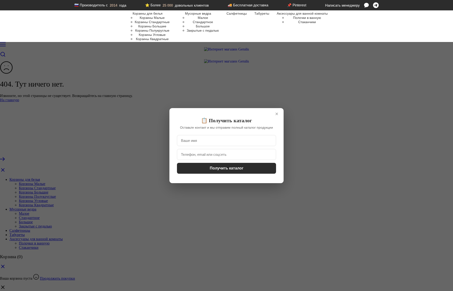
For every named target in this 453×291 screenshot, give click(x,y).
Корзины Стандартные (152, 22)
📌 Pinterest (296, 5)
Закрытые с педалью (203, 30)
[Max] (366, 5)
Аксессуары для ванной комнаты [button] (302, 13)
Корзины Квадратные (152, 39)
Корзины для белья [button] (148, 13)
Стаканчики (307, 22)
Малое (203, 18)
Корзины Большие (152, 26)
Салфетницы (236, 13)
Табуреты (261, 13)
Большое (203, 26)
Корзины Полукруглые (152, 30)
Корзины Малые (152, 18)
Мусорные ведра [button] (198, 13)
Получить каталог (226, 168)
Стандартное (203, 22)
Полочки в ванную (307, 18)
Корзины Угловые (152, 35)
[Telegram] (376, 5)
